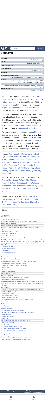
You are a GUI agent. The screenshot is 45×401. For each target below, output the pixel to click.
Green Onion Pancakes (8, 271)
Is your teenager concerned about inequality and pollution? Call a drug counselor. (22, 284)
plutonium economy (7, 308)
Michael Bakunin (27, 154)
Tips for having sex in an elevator (11, 333)
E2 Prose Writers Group (8, 248)
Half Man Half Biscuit (25, 168)
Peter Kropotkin (15, 154)
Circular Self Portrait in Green (9, 231)
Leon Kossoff (7, 143)
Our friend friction (6, 302)
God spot (3, 269)
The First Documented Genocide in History (13, 329)
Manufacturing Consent (8, 293)
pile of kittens (5, 306)
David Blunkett (24, 177)
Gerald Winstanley (14, 157)
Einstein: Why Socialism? (8, 253)
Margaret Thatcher (9, 183)
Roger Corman (14, 171)
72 (43, 74)
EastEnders (25, 123)
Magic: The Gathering (10, 108)
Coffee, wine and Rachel (8, 234)
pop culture (14, 135)
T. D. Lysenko (14, 188)
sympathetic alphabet (7, 322)
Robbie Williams (32, 183)
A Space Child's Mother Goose (10, 219)
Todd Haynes (23, 165)
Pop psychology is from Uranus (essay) (12, 310)
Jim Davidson (25, 188)
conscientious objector (7, 236)
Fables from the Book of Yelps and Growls (13, 263)
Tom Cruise (34, 177)
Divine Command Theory (37, 90)
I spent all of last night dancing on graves (13, 279)
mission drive (7, 105)
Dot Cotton (19, 125)
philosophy (29, 80)
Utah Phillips (5, 335)
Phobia (3, 304)
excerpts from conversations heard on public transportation (18, 261)
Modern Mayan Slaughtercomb (10, 298)
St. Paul (5, 188)
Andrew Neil (7, 180)
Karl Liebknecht (5, 287)
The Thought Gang (9, 202)
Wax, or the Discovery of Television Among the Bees (16, 337)
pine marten (33, 196)
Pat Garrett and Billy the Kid (28, 202)
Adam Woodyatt (24, 128)
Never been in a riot (15, 102)
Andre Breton (34, 165)
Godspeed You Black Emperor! (39, 86)
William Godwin (13, 162)
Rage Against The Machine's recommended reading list (17, 312)
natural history (34, 132)
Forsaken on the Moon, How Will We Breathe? (14, 265)
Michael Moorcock (9, 168)
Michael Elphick (33, 199)
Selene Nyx (6, 173)
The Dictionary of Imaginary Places (11, 326)
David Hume (25, 171)
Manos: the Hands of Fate (8, 291)
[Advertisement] (22, 23)
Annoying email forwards (8, 223)
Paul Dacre (13, 177)
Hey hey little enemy (7, 275)
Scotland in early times (7, 316)
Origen (39, 186)
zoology (41, 82)
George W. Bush (18, 180)
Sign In (40, 48)
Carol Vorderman (18, 186)
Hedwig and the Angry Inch (9, 273)
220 (43, 67)
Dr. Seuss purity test (7, 246)
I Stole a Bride (35, 99)
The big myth (5, 324)
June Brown (9, 125)
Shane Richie (21, 199)
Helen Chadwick (34, 140)
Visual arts (8, 80)
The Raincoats (11, 165)
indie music (22, 80)
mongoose (27, 149)
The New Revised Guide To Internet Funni (13, 331)
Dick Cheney (31, 180)
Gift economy (5, 267)
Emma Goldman (27, 159)
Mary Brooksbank (29, 157)
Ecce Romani (5, 251)
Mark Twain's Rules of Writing (9, 295)
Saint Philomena (6, 314)
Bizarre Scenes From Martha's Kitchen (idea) (14, 225)
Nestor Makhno (26, 162)
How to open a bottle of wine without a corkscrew (15, 277)
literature (20, 82)
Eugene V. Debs (6, 257)
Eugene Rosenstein (7, 255)
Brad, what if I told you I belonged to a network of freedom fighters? (20, 227)
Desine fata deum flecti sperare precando (13, 238)
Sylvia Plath (35, 171)
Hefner (4, 102)
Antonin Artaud (15, 159)
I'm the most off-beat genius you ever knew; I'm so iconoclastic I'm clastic (22, 282)
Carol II (3, 229)
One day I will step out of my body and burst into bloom (17, 300)
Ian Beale (35, 128)
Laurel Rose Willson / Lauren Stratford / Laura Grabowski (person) (20, 289)
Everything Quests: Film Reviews (10, 259)
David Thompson (8, 205)
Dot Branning (33, 125)
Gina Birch (37, 162)
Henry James (31, 186)
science (5, 135)
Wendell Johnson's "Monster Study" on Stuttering (15, 339)
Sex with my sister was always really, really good (15, 320)
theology (36, 80)
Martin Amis (6, 186)
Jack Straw (21, 183)
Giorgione (20, 143)
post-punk (14, 80)
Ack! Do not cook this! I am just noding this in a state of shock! (19, 221)
